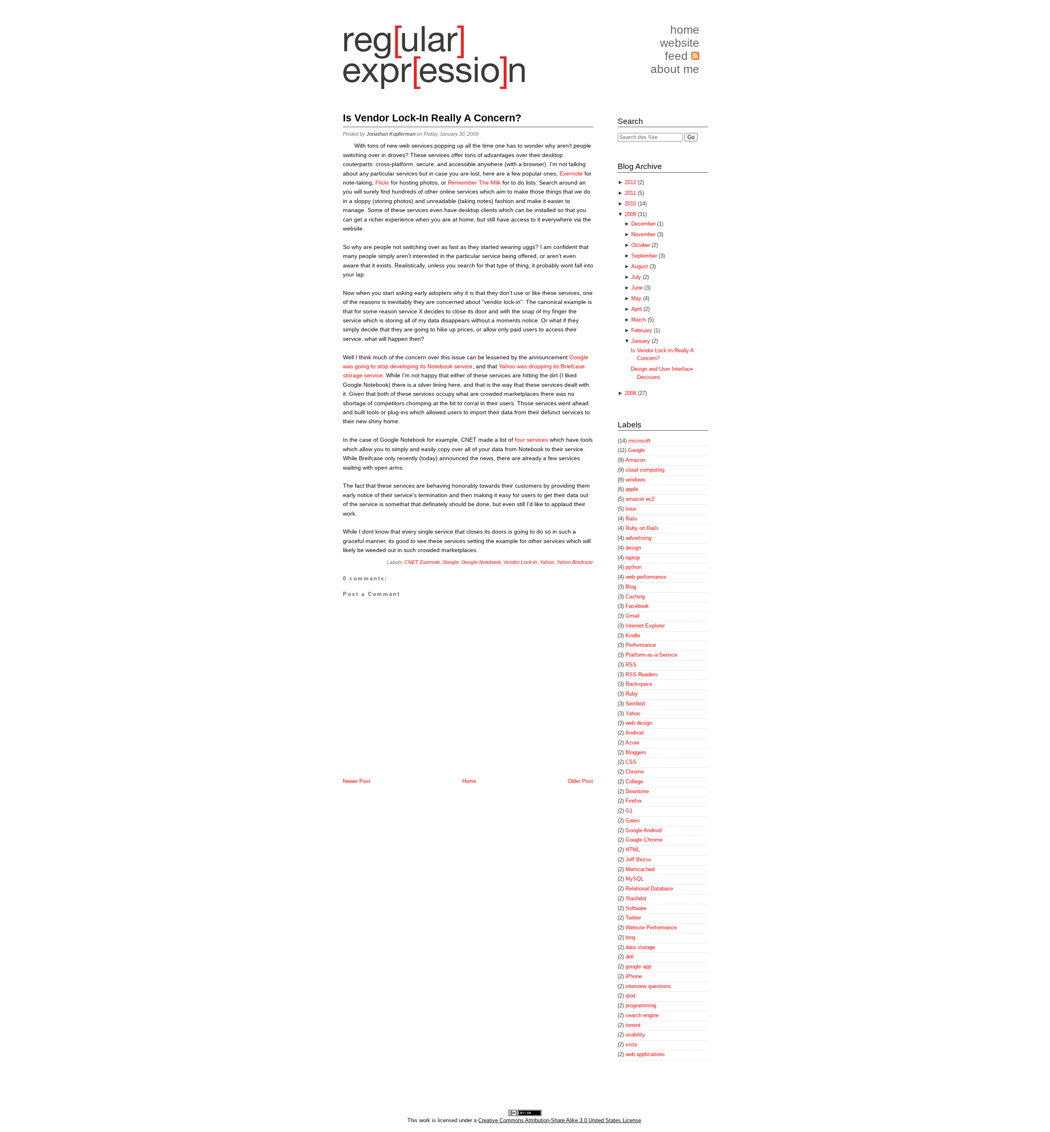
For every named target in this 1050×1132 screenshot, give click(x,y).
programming (640, 1005)
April (637, 309)
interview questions (648, 986)
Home (684, 29)
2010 (631, 204)
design (633, 548)
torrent (633, 1025)
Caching (635, 596)
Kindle (632, 635)
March (639, 320)
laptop (632, 558)
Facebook (637, 606)
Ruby (631, 694)
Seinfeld (635, 704)
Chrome (634, 772)
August (640, 266)
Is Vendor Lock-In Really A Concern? (432, 117)
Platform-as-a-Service (651, 655)
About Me (675, 69)
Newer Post (356, 781)
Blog (630, 587)
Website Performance (651, 927)
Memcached (640, 869)
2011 (631, 193)
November (644, 234)
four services (531, 439)
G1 (628, 811)
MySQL (634, 879)
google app (638, 966)
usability (635, 1035)
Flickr (383, 182)
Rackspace (638, 684)
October (641, 245)
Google (451, 562)
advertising (638, 538)
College (634, 781)
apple (631, 489)
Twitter (633, 918)
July (637, 277)
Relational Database (649, 889)
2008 (631, 393)
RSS (631, 665)
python (633, 567)
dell (629, 957)
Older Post (580, 781)
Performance (640, 645)
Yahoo (547, 562)
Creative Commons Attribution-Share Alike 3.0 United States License (559, 1120)
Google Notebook (481, 562)
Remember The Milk (474, 182)
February (642, 330)
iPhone (633, 976)
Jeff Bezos (638, 859)
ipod (630, 996)
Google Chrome (643, 840)
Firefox (633, 801)
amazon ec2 (640, 499)
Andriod (634, 733)
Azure (632, 742)
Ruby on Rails (642, 528)
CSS (631, 762)
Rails (631, 519)
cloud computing (644, 470)
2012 (631, 182)
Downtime (637, 791)
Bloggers (635, 752)
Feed (678, 56)
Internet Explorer (645, 626)
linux (631, 509)
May (637, 298)
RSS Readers (641, 674)
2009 (631, 214)
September (645, 256)
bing (630, 937)
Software (635, 908)
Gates (632, 820)
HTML (632, 850)
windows (635, 480)
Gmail (632, 616)
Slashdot (635, 898)
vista (631, 1044)
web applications (645, 1054)
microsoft (639, 441)
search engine (642, 1015)
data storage (640, 947)
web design (638, 723)
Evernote (571, 173)
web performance (645, 577)
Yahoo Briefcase (575, 562)
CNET (411, 562)
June (637, 288)
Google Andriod (643, 830)
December (644, 224)
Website (679, 43)
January (641, 341)
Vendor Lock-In (520, 562)
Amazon (635, 460)
